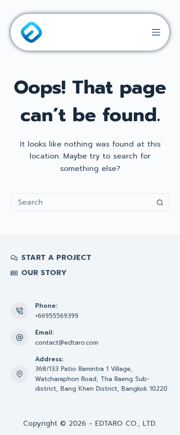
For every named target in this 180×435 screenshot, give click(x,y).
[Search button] (160, 202)
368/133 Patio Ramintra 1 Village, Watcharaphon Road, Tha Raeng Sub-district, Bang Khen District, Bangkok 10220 (101, 378)
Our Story (44, 273)
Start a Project (56, 258)
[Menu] (156, 32)
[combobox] (81, 202)
